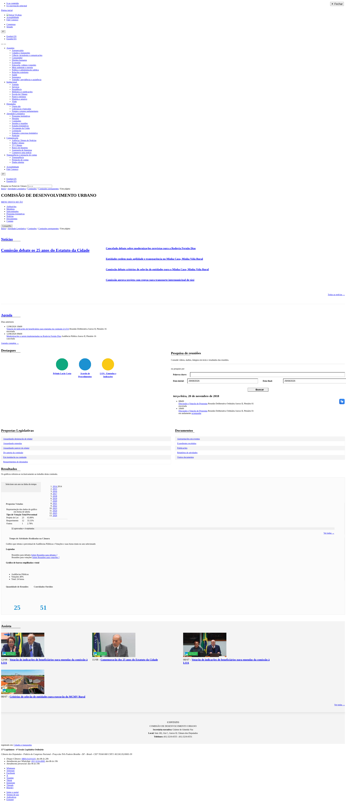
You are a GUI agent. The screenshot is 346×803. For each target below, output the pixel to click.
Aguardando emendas (12, 443)
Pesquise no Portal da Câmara (13, 186)
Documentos (11, 219)
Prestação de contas (20, 160)
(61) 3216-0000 (38, 761)
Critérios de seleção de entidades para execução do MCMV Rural (47, 696)
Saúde (14, 75)
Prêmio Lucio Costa (62, 373)
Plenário (15, 118)
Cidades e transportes (21, 53)
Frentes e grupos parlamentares (25, 111)
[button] (12, 202)
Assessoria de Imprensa (22, 150)
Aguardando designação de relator (17, 439)
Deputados (11, 104)
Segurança (16, 77)
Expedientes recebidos (186, 443)
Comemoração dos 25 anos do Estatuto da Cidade (129, 659)
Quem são (16, 106)
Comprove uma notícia (21, 152)
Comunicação (12, 138)
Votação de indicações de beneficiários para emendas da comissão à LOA (37, 329)
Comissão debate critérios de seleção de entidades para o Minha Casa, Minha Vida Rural (157, 269)
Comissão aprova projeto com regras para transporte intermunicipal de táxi (150, 279)
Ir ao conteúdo (12, 3)
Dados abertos (18, 162)
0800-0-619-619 (29, 759)
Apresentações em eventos (188, 439)
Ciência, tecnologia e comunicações (27, 55)
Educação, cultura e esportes (24, 65)
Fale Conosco (12, 20)
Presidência (17, 89)
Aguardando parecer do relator (16, 448)
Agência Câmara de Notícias (24, 140)
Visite (14, 101)
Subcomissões (12, 211)
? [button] (44, 555)
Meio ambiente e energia (22, 67)
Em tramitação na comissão (14, 457)
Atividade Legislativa (15, 113)
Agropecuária (18, 50)
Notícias (10, 216)
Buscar (260, 389)
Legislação (16, 131)
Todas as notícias (336, 294)
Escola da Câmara (19, 94)
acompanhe (196, 413)
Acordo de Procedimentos (85, 375)
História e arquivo (19, 99)
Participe (15, 135)
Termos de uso (12, 795)
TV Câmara (17, 145)
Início (3, 189)
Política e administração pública (25, 70)
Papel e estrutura (19, 96)
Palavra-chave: (180, 374)
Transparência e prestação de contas (21, 155)
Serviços (15, 87)
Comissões (16, 121)
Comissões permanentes (48, 189)
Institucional (11, 82)
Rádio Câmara (18, 143)
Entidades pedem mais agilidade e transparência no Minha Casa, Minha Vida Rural (154, 258)
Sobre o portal (12, 792)
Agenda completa (10, 343)
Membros (10, 209)
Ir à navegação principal (16, 6)
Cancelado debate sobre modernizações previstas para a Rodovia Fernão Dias (151, 248)
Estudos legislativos (20, 126)
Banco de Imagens (20, 148)
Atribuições (11, 206)
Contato (9, 221)
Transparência (18, 157)
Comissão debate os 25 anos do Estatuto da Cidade (45, 250)
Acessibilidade (12, 17)
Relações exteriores (20, 72)
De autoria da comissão (13, 452)
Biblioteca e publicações (22, 92)
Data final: (267, 381)
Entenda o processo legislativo (25, 133)
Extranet (10, 799)
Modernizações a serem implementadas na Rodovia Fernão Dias (33, 336)
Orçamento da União (21, 128)
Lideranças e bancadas (21, 109)
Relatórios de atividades (187, 452)
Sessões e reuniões (20, 123)
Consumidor (17, 58)
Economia (16, 62)
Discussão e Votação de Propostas (193, 403)
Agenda (15, 84)
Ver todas (329, 533)
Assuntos (10, 48)
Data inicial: (178, 381)
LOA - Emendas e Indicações (108, 375)
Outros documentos (185, 457)
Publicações (182, 448)
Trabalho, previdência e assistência (26, 79)
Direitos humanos (19, 60)
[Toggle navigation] (2, 44)
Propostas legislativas (21, 116)
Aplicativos (11, 797)
